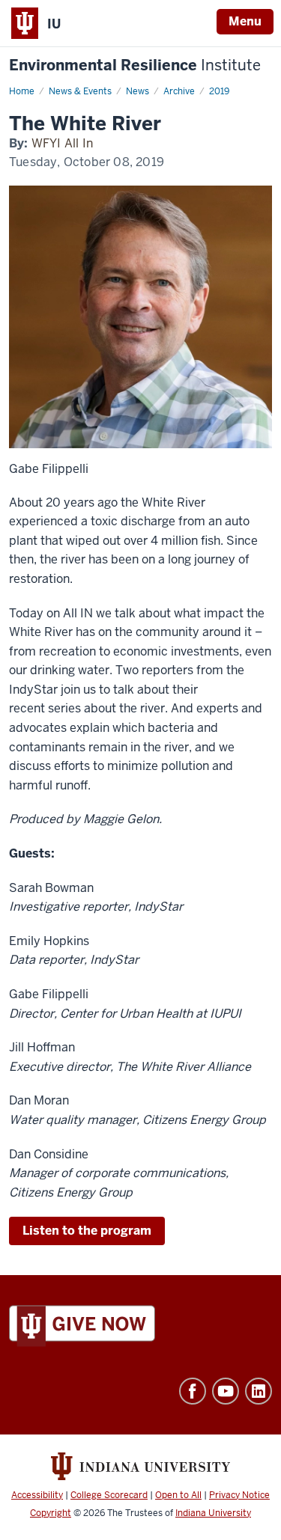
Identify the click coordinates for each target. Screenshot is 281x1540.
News (137, 91)
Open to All (178, 1495)
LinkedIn (258, 1391)
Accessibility (37, 1495)
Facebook (192, 1391)
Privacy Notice (239, 1495)
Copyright (50, 1513)
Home (21, 91)
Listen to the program (86, 1230)
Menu (245, 21)
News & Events (80, 91)
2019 (219, 91)
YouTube (225, 1391)
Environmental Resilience (135, 65)
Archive (179, 91)
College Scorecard (109, 1495)
